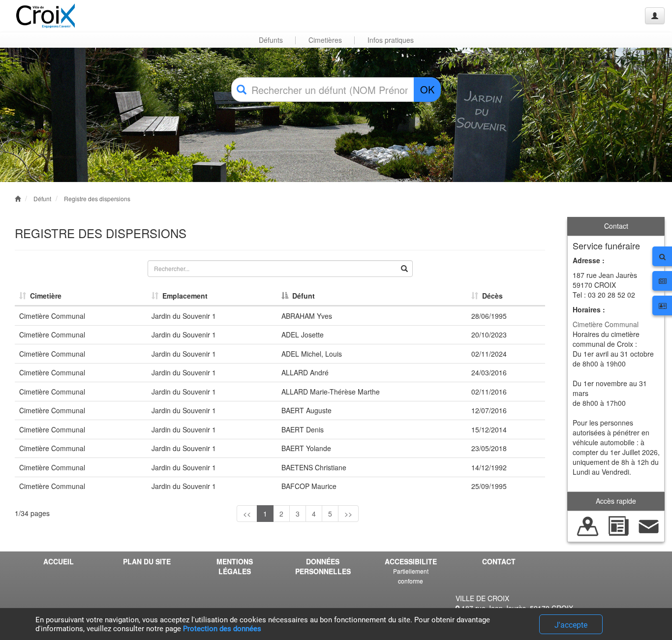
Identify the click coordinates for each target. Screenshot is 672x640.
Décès (490, 296)
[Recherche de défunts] (588, 525)
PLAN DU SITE (147, 561)
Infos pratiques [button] (390, 40)
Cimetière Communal (606, 324)
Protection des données (222, 628)
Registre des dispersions (97, 198)
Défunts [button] (271, 40)
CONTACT (499, 561)
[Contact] (649, 525)
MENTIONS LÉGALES (234, 566)
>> (348, 513)
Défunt (42, 198)
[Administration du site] (655, 15)
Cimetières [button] (325, 40)
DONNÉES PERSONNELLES (323, 566)
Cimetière (43, 296)
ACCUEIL (58, 561)
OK (427, 89)
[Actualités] (618, 525)
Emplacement (183, 296)
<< (247, 513)
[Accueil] (45, 16)
